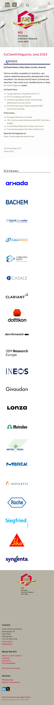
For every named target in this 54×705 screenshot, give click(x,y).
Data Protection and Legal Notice (16, 697)
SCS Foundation (8, 663)
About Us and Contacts (12, 655)
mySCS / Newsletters (11, 682)
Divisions (6, 658)
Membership (7, 679)
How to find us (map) (11, 668)
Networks (6, 660)
